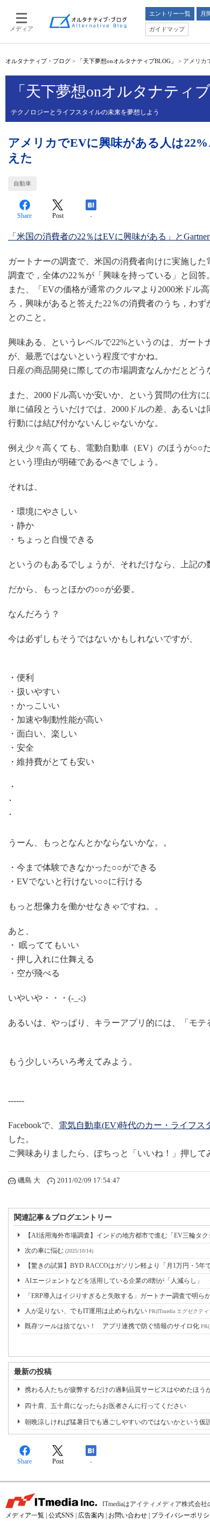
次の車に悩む (59, 1250)
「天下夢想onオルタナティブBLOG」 (127, 61)
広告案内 (91, 1515)
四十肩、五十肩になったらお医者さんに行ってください (105, 1406)
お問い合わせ (127, 1515)
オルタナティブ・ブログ (38, 61)
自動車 (22, 183)
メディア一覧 (24, 1515)
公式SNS (61, 1515)
